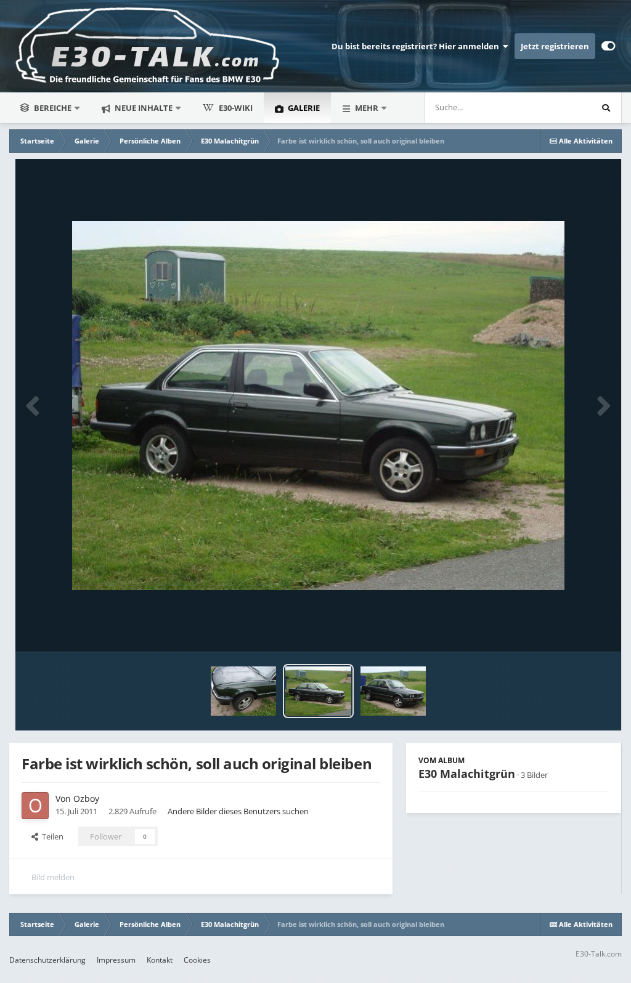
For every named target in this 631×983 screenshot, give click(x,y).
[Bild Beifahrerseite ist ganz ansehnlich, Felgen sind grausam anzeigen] (393, 691)
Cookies (197, 960)
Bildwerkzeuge (566, 629)
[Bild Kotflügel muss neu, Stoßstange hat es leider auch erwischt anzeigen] (244, 691)
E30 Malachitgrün (466, 773)
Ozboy (86, 798)
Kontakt (160, 960)
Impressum (116, 960)
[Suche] (605, 107)
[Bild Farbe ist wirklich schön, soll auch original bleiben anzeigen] (318, 691)
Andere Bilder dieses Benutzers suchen (238, 811)
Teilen (50, 836)
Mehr (366, 107)
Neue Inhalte (143, 107)
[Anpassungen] (608, 46)
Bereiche (52, 107)
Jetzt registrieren (555, 46)
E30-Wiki (236, 107)
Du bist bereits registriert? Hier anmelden (417, 46)
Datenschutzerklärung (47, 960)
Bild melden (53, 877)
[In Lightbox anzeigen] (318, 405)
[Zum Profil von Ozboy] (35, 805)
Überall (561, 107)
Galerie (303, 107)
